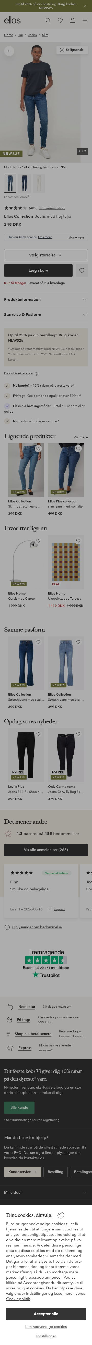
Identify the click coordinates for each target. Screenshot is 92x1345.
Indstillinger (46, 1336)
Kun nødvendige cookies (46, 1326)
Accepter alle (46, 1313)
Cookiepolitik (18, 1299)
